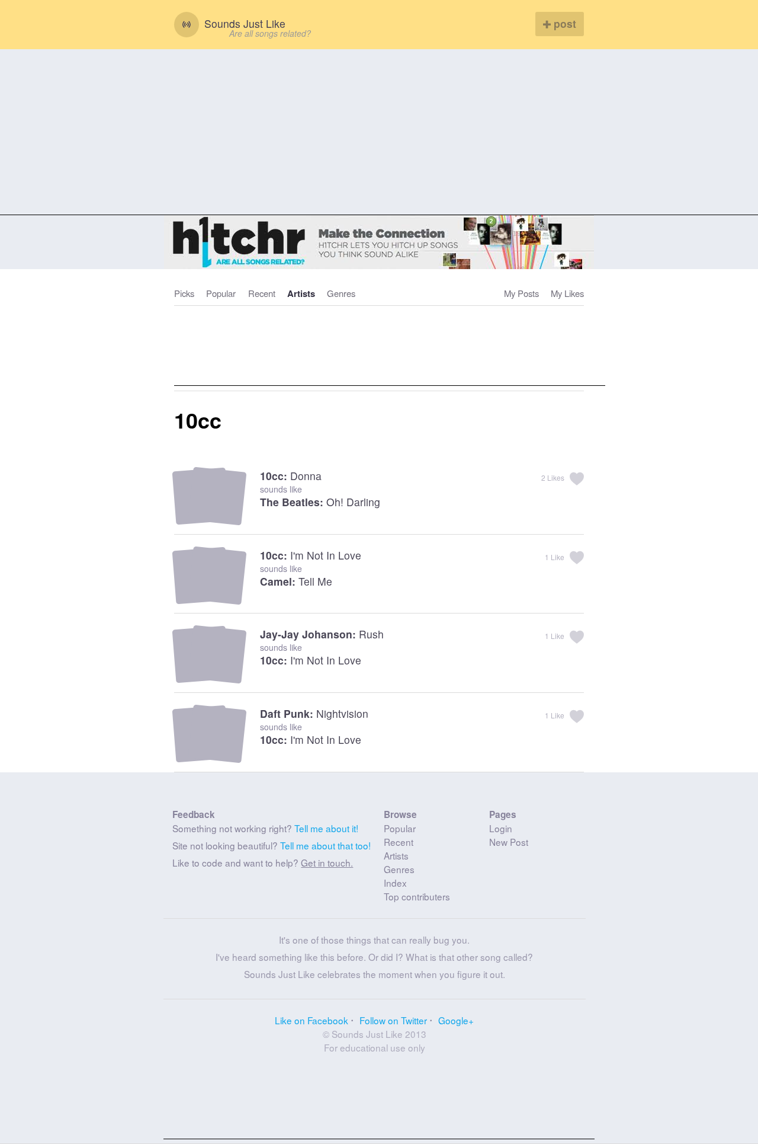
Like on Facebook (311, 1020)
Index (395, 882)
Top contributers (417, 896)
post (563, 23)
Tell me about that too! (325, 845)
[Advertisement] (379, 132)
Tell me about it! (326, 828)
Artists (301, 293)
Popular (221, 293)
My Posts (521, 293)
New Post (508, 841)
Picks (184, 293)
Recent (261, 293)
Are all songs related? (270, 33)
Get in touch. (327, 862)
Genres (341, 293)
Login (500, 828)
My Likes (567, 293)
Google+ (456, 1020)
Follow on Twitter (393, 1020)
